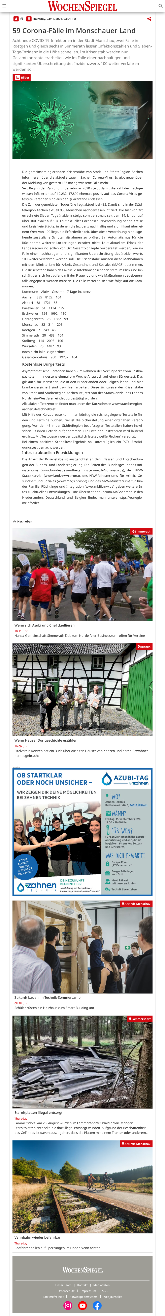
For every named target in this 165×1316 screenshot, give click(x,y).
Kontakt (82, 1285)
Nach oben (24, 521)
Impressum (88, 1291)
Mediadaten (101, 1285)
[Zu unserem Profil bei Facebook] (97, 1305)
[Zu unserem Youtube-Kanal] (82, 1305)
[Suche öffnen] (160, 6)
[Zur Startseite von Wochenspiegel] (82, 6)
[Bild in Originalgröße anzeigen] (82, 120)
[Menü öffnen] (4, 6)
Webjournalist (112, 1297)
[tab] (21, 77)
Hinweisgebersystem (83, 1297)
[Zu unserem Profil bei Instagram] (67, 1305)
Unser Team (63, 1285)
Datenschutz (66, 1291)
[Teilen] (149, 19)
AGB (104, 1291)
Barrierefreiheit (53, 1297)
